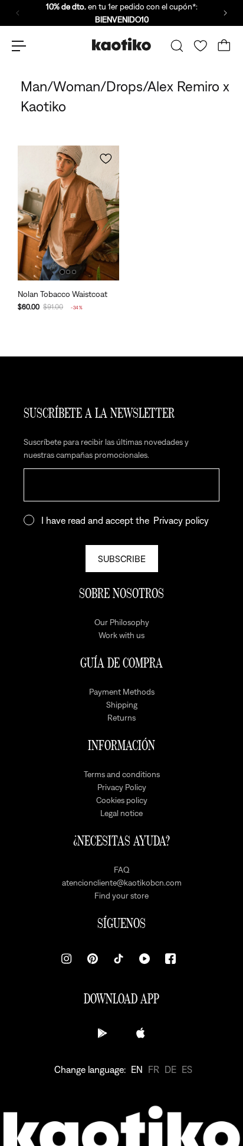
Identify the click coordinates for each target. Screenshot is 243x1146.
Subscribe (122, 558)
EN (137, 1069)
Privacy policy (181, 520)
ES (187, 1069)
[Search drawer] (177, 46)
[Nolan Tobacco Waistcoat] (68, 213)
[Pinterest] (93, 959)
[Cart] (224, 46)
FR (153, 1069)
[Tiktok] (119, 959)
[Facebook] (170, 959)
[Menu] (19, 46)
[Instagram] (67, 959)
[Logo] (121, 46)
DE (170, 1069)
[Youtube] (144, 959)
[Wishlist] (200, 46)
